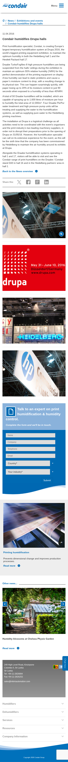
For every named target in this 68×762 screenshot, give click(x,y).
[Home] (3, 21)
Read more (9, 565)
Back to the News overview (18, 171)
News (11, 20)
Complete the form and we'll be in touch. (28, 425)
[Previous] (4, 603)
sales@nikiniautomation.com (17, 681)
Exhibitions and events (30, 20)
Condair (14, 5)
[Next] (63, 603)
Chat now (65, 663)
